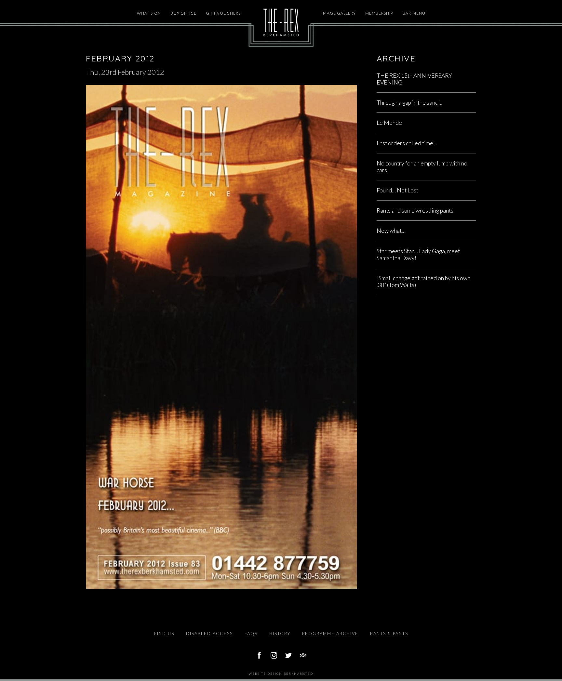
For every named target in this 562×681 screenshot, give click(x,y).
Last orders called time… (407, 143)
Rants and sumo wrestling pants (415, 210)
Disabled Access (209, 633)
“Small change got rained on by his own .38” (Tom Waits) (423, 281)
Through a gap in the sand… (409, 102)
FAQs (251, 633)
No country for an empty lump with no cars (422, 167)
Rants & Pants (389, 633)
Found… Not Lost (397, 190)
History (279, 633)
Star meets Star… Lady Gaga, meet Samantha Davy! (418, 254)
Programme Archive (330, 633)
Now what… (391, 230)
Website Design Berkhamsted (281, 673)
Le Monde (389, 122)
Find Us (164, 633)
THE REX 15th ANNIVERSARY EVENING (414, 79)
